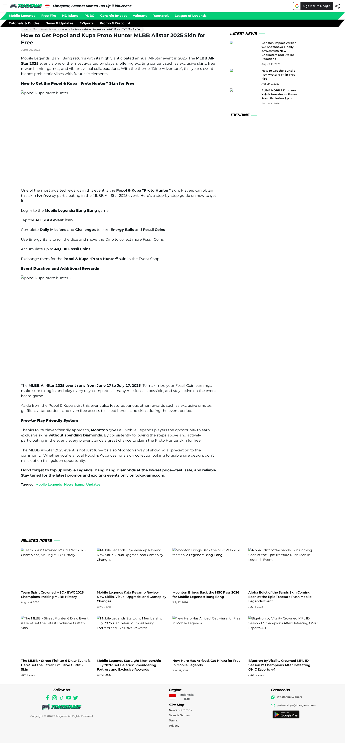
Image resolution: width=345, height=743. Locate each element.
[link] (26, 29)
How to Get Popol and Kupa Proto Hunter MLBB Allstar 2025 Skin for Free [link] (102, 29)
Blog (35, 29)
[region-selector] (47, 6)
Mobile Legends (49, 29)
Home (26, 29)
